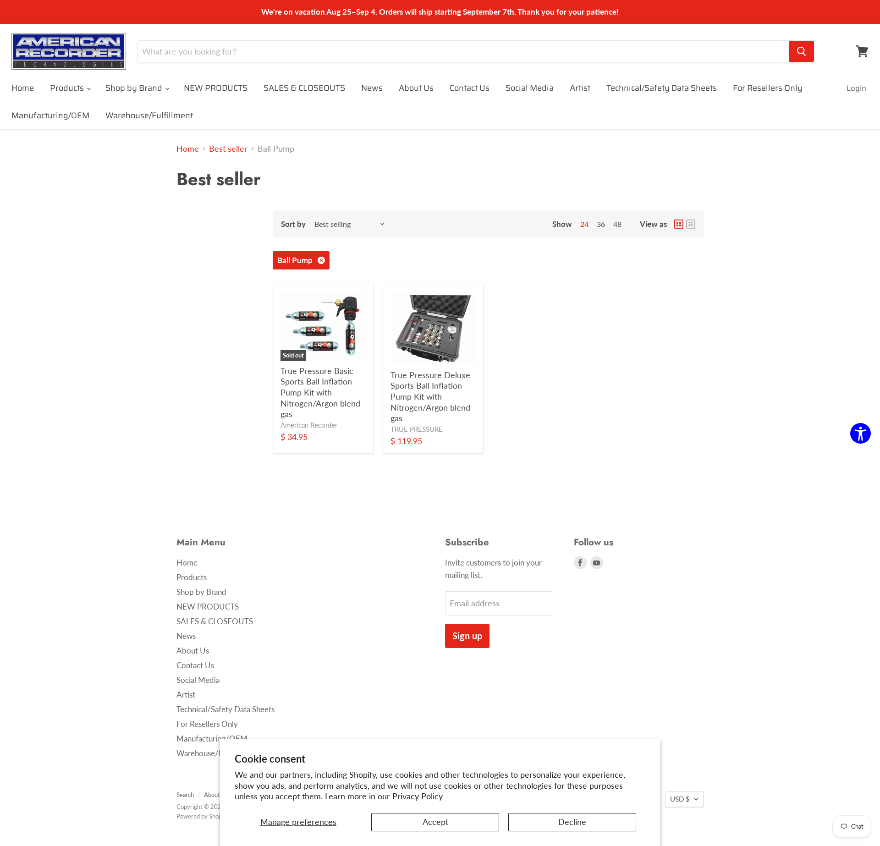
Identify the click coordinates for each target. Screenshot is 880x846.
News (372, 88)
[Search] (801, 51)
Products (68, 88)
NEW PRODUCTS (216, 88)
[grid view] (678, 224)
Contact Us (470, 88)
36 (601, 224)
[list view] (690, 224)
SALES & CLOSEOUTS (304, 88)
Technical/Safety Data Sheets (661, 88)
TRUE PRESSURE (416, 429)
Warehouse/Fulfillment (149, 115)
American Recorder (308, 425)
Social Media (530, 88)
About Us (416, 88)
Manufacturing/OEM (50, 115)
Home (22, 88)
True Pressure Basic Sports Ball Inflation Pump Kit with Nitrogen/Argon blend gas (320, 392)
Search (185, 794)
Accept (435, 822)
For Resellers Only (768, 88)
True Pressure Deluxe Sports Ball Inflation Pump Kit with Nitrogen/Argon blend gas (430, 396)
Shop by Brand (134, 88)
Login (856, 88)
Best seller (228, 149)
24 (584, 224)
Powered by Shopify (202, 816)
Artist (580, 88)
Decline (572, 822)
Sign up (467, 635)
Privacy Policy (417, 796)
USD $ (680, 799)
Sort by (293, 224)
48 (617, 224)
